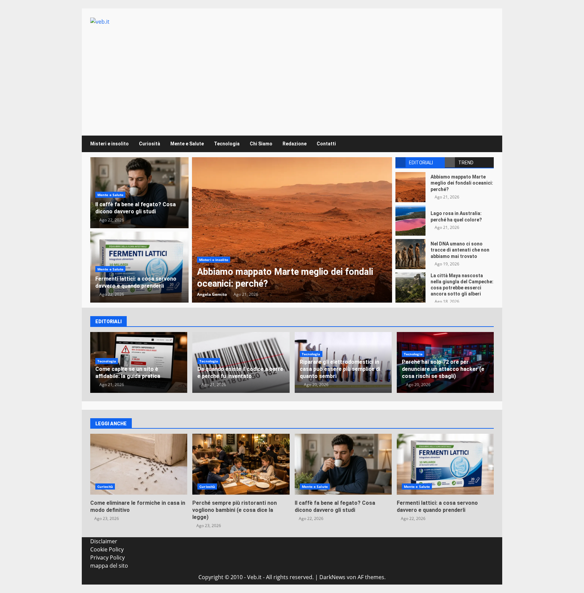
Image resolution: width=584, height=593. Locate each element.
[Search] (485, 143)
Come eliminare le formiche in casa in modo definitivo (138, 464)
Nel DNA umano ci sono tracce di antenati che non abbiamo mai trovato (410, 254)
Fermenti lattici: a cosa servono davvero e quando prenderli (135, 282)
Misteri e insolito (109, 143)
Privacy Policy (107, 557)
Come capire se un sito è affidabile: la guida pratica (127, 372)
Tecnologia (227, 143)
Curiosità (149, 143)
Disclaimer (103, 541)
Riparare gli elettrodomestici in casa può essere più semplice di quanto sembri (340, 369)
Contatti (326, 143)
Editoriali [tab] (421, 162)
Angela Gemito (212, 294)
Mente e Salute (187, 143)
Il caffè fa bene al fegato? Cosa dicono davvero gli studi (135, 208)
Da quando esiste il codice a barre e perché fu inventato (240, 372)
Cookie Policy (107, 549)
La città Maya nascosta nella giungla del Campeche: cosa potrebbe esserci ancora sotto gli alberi (410, 287)
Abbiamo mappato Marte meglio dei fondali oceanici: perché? (292, 230)
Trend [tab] (465, 162)
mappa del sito (109, 565)
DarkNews (332, 577)
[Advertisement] (292, 76)
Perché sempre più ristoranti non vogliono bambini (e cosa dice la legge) (240, 464)
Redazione (295, 143)
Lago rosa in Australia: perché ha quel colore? (410, 221)
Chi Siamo (261, 143)
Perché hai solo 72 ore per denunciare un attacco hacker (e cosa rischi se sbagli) (443, 369)
